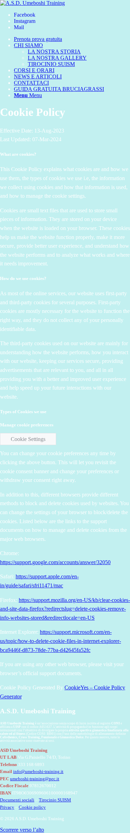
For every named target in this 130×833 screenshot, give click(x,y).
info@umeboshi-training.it (38, 771)
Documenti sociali (17, 800)
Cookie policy (32, 807)
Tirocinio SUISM (55, 800)
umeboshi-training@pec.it (34, 778)
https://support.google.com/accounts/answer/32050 (55, 562)
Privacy (7, 807)
